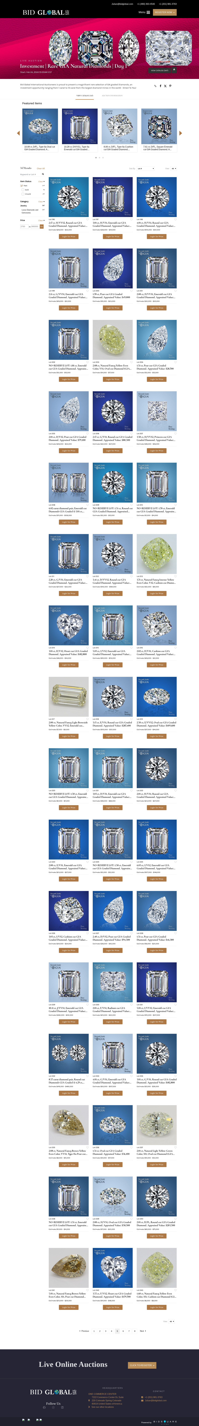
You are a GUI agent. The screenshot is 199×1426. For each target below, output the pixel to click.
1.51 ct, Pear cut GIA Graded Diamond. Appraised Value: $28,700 (155, 367)
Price (22, 220)
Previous (85, 1331)
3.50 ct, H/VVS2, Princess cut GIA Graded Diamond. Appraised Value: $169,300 (155, 440)
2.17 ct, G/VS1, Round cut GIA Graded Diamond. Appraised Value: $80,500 (112, 438)
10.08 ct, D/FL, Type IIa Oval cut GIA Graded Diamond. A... (39, 148)
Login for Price (68, 236)
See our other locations (103, 1407)
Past (34, 186)
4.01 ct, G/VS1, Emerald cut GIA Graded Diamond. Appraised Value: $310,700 (111, 1082)
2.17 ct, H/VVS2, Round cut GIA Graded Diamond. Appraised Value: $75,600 (67, 226)
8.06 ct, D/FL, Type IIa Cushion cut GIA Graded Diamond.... (118, 148)
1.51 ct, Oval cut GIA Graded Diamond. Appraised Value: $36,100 (111, 1152)
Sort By (132, 169)
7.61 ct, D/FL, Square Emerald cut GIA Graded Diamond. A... (157, 148)
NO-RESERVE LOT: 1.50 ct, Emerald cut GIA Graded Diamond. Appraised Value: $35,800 (112, 868)
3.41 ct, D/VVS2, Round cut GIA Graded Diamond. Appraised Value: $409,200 (111, 582)
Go (41, 226)
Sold (35, 190)
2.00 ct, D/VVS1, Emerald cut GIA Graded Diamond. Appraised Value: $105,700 (155, 297)
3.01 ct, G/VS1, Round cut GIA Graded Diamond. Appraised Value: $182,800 (157, 1081)
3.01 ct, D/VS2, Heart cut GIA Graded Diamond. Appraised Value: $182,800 (68, 653)
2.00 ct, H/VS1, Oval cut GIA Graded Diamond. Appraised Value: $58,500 (112, 1224)
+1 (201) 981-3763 (153, 1397)
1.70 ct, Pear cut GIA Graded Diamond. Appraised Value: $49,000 (111, 296)
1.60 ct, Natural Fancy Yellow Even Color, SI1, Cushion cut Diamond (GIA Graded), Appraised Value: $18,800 (156, 1296)
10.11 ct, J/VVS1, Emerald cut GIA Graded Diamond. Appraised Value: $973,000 (67, 1011)
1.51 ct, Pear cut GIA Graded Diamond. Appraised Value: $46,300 (155, 938)
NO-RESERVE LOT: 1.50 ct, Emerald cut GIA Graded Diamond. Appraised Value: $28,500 (68, 797)
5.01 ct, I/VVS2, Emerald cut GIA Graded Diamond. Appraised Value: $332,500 (155, 1011)
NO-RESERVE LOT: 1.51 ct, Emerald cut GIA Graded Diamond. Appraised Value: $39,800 (68, 1225)
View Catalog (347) (159, 70)
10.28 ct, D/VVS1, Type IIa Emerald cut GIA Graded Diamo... (76, 148)
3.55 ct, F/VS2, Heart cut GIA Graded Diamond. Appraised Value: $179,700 (112, 1295)
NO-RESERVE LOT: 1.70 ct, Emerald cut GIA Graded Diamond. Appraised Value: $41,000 (156, 511)
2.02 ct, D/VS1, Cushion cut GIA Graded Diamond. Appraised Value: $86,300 (155, 654)
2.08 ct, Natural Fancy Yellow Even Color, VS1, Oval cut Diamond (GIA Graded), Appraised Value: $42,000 (111, 368)
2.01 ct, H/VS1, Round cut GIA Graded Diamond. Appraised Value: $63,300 (155, 797)
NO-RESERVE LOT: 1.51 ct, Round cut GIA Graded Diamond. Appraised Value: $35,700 (113, 511)
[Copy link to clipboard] (155, 86)
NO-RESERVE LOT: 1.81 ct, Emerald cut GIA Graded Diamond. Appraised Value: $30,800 (68, 368)
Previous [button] (18, 133)
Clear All (41, 168)
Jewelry (23, 206)
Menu (142, 12)
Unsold (35, 194)
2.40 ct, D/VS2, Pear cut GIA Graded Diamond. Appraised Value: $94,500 (112, 938)
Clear (40, 181)
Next (142, 1331)
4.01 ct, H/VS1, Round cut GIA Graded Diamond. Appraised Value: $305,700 (155, 226)
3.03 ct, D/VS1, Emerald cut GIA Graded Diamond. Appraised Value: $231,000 (111, 797)
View (167, 169)
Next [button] (181, 133)
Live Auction (31, 60)
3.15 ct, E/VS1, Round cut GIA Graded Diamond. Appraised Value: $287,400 (112, 724)
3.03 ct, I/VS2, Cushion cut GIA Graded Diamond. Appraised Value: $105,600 (67, 939)
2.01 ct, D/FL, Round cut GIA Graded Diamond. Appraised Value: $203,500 (156, 1224)
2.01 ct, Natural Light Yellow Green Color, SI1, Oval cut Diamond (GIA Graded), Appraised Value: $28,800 (155, 1154)
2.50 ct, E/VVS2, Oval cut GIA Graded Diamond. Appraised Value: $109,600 (156, 724)
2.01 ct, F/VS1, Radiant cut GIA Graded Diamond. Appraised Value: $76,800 (111, 1011)
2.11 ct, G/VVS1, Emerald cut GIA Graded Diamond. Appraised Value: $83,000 (67, 297)
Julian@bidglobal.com (156, 1400)
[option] (40, 130)
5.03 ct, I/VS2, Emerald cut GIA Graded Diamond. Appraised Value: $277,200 (111, 654)
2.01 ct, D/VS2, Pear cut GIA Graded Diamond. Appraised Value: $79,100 (67, 438)
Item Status (25, 181)
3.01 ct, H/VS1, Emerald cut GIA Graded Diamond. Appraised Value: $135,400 (111, 226)
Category (24, 201)
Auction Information (112, 96)
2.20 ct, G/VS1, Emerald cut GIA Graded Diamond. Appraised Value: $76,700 (67, 582)
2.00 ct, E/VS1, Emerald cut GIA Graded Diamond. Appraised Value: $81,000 (67, 868)
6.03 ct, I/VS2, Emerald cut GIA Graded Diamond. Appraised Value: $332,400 (155, 868)
